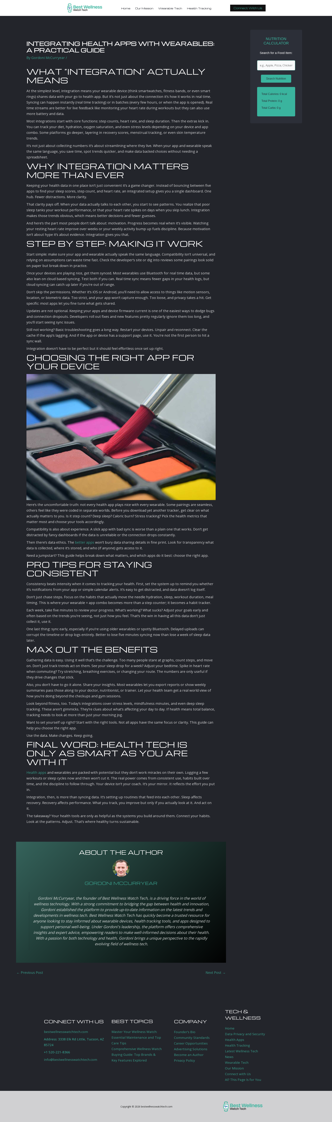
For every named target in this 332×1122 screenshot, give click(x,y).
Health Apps (234, 1039)
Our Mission (234, 1068)
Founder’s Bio (184, 1032)
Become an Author (189, 1054)
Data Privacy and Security (245, 1034)
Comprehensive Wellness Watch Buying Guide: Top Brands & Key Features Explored (137, 1055)
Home (229, 1028)
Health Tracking (237, 1045)
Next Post (216, 972)
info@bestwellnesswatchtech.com (70, 1059)
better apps (84, 542)
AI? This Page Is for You (243, 1079)
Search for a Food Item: (276, 53)
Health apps (36, 772)
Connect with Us (238, 1074)
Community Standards (192, 1037)
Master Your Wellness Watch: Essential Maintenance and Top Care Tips (136, 1037)
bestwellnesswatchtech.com (66, 1031)
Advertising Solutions (190, 1049)
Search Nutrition (276, 78)
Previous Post (29, 972)
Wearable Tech (236, 1062)
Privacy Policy (184, 1060)
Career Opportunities (191, 1043)
